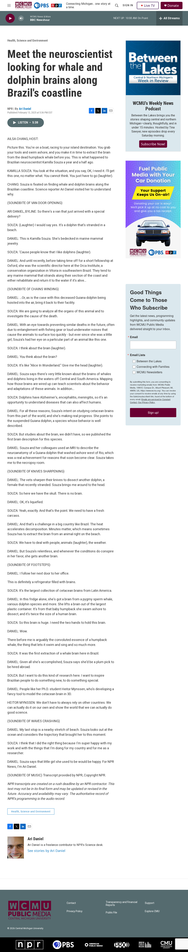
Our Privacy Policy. (146, 402)
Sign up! (153, 412)
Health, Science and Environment (27, 40)
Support (149, 903)
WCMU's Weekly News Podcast (153, 105)
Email (134, 337)
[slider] (27, 18)
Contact (71, 903)
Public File (111, 912)
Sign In (128, 5)
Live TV (149, 5)
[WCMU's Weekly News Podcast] (153, 68)
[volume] (21, 18)
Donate (173, 6)
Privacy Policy (74, 911)
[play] (10, 18)
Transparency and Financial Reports (121, 903)
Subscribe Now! (153, 144)
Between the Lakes (149, 361)
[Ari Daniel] (15, 848)
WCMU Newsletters (149, 372)
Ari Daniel (25, 109)
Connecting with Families (153, 366)
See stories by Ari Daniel (46, 850)
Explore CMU (152, 911)
